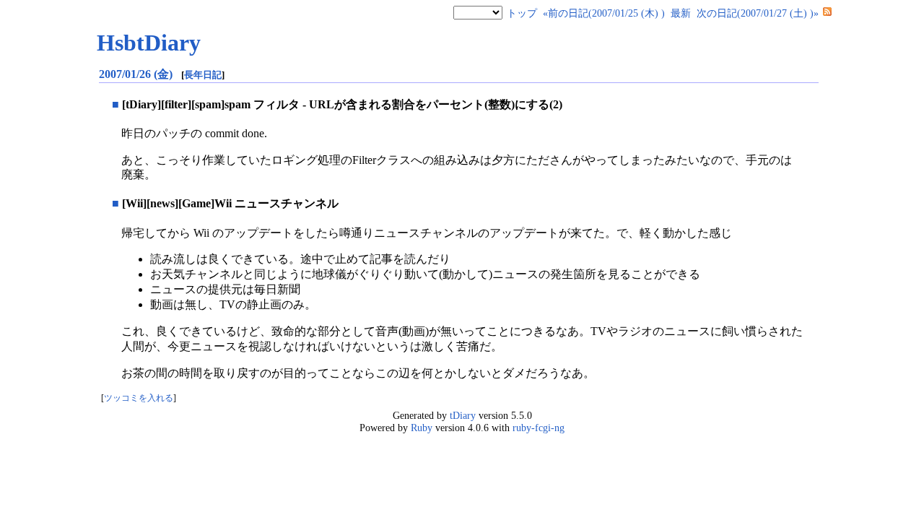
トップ (522, 13)
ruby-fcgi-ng (539, 427)
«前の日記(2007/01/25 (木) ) (604, 13)
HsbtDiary (149, 43)
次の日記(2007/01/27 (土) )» (758, 13)
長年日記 (203, 74)
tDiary (463, 415)
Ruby (421, 427)
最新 (681, 13)
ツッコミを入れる (138, 398)
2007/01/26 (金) (137, 74)
